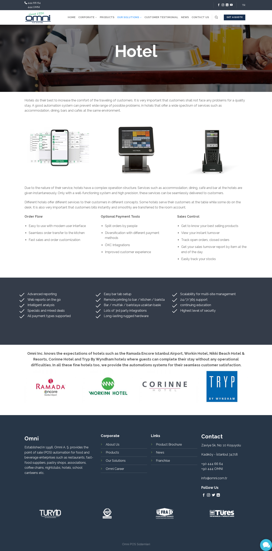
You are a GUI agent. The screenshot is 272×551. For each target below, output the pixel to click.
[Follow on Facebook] (218, 5)
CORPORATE (86, 17)
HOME (71, 17)
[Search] (216, 17)
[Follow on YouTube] (231, 5)
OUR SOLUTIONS (128, 17)
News (160, 452)
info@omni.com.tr (214, 478)
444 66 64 (34, 2)
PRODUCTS (107, 17)
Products (112, 452)
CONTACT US (200, 17)
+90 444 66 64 (212, 464)
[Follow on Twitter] (213, 495)
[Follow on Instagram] (223, 5)
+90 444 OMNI (212, 469)
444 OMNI (34, 7)
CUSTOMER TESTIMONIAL (161, 17)
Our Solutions (116, 461)
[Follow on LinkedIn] (227, 5)
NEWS (185, 17)
